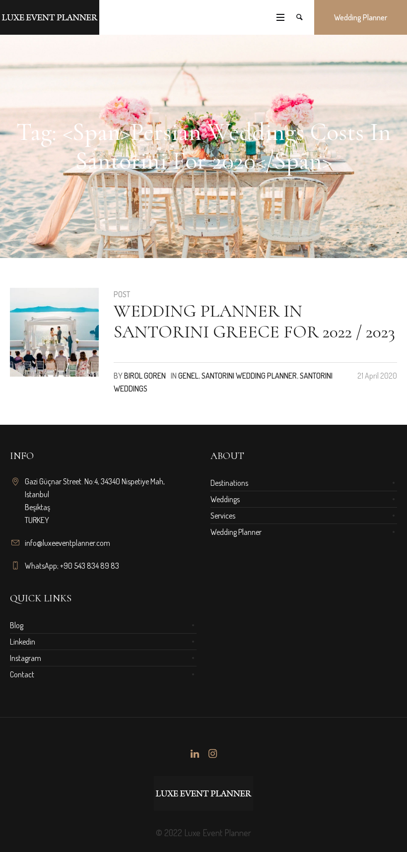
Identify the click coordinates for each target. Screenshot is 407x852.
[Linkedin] (194, 753)
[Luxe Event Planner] (203, 793)
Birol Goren (145, 376)
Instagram (25, 658)
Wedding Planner (236, 532)
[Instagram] (212, 753)
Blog (16, 625)
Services (222, 516)
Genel (188, 376)
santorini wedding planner (249, 376)
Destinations (229, 483)
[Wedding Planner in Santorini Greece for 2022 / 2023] (54, 332)
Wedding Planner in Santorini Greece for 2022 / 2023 (254, 321)
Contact (22, 674)
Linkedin (22, 642)
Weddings (225, 499)
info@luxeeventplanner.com (67, 543)
